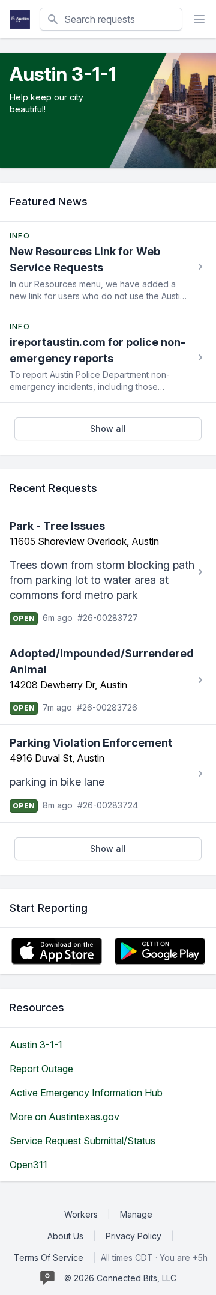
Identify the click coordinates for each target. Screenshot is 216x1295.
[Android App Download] (160, 951)
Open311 (28, 1165)
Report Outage (41, 1069)
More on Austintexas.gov (64, 1117)
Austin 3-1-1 (36, 1045)
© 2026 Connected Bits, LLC (120, 1278)
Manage (136, 1214)
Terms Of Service (48, 1257)
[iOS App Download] (56, 951)
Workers (81, 1214)
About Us (65, 1236)
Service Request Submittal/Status (82, 1141)
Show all (108, 428)
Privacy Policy (133, 1236)
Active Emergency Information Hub (86, 1093)
